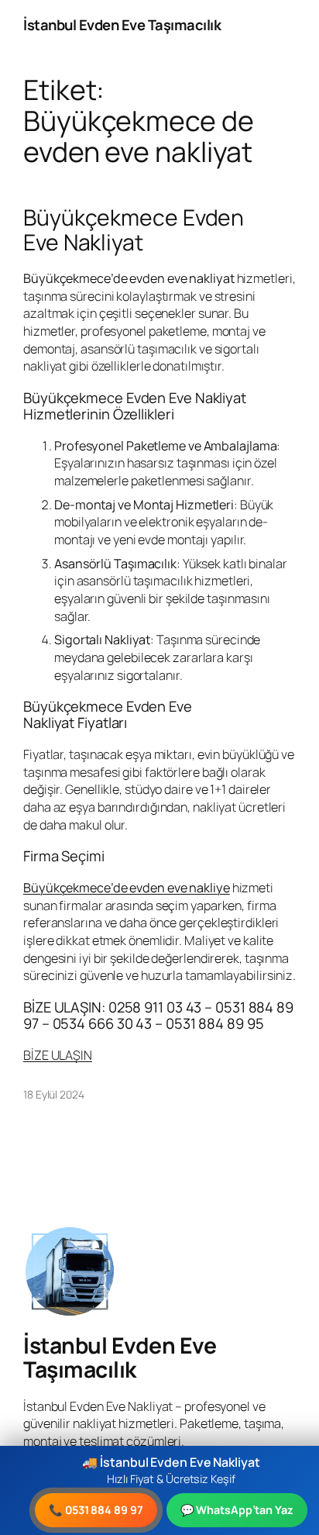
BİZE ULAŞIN (57, 1055)
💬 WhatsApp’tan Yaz (236, 1509)
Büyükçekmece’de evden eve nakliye (126, 887)
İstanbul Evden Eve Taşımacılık (122, 25)
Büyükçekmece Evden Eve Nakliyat (133, 230)
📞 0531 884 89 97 (95, 1509)
